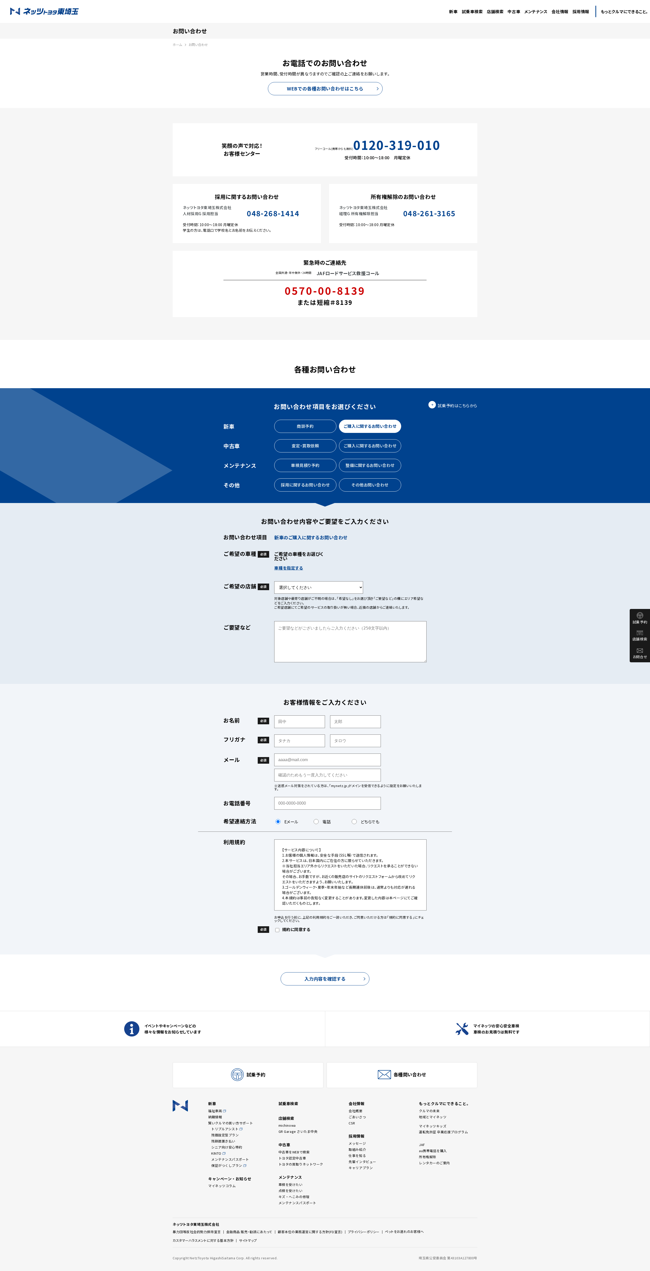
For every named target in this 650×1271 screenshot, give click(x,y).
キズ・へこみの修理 (294, 1196)
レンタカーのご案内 (434, 1162)
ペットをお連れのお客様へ (404, 1231)
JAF (422, 1144)
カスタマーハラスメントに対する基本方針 (203, 1240)
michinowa (287, 1125)
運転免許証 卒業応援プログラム (443, 1131)
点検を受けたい (291, 1190)
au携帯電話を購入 (433, 1150)
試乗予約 (639, 621)
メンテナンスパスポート (230, 1159)
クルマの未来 (429, 1110)
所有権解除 (427, 1156)
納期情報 (215, 1117)
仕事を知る (357, 1155)
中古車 (284, 1144)
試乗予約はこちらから (458, 405)
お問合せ (640, 656)
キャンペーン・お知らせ (229, 1178)
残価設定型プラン (225, 1135)
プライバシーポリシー (364, 1231)
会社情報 (356, 1103)
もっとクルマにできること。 (444, 1103)
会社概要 (355, 1110)
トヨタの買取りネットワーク (301, 1164)
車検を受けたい (291, 1184)
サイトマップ (248, 1240)
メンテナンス (290, 1177)
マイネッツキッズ (432, 1126)
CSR (352, 1123)
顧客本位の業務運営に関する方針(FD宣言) (310, 1231)
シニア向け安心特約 (226, 1147)
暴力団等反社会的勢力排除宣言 (197, 1231)
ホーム (177, 44)
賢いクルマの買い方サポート (230, 1123)
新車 (212, 1103)
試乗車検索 (288, 1103)
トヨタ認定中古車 (292, 1158)
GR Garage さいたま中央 (298, 1131)
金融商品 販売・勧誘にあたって (249, 1231)
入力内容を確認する (325, 978)
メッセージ (357, 1143)
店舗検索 (639, 638)
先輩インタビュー (362, 1161)
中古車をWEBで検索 (294, 1152)
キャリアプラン (361, 1167)
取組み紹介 (357, 1149)
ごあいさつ (357, 1117)
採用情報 (356, 1136)
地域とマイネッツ (432, 1117)
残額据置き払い (223, 1141)
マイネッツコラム (222, 1185)
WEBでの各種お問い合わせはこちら (325, 88)
